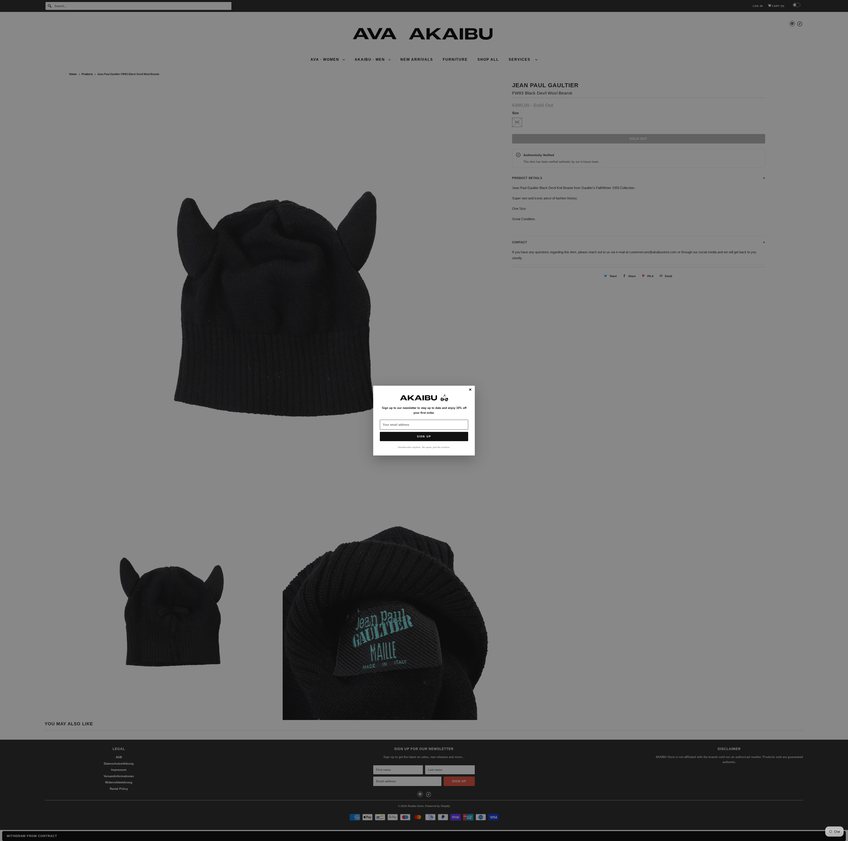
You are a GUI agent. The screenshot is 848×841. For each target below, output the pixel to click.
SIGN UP (424, 436)
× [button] (470, 389)
